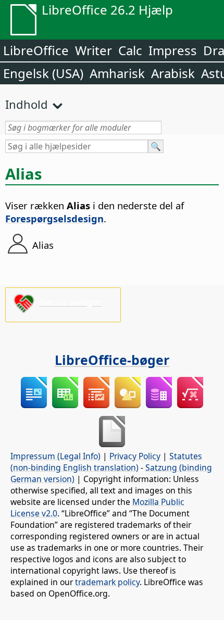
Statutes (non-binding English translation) (106, 461)
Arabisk (173, 73)
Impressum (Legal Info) (55, 456)
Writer (93, 50)
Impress (172, 50)
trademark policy (107, 582)
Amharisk (117, 73)
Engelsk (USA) (43, 73)
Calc (130, 50)
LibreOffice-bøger (112, 360)
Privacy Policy (134, 456)
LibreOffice (36, 50)
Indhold (26, 104)
